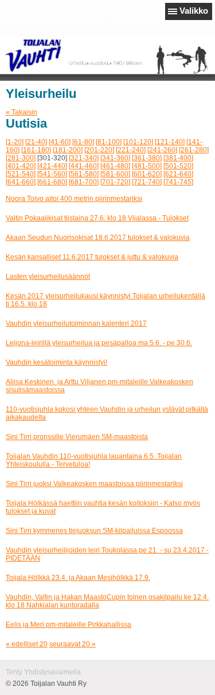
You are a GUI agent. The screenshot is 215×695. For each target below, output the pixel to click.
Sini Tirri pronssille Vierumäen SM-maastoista (77, 437)
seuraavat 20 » (72, 644)
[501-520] (178, 166)
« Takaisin (21, 112)
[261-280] (194, 150)
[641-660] (21, 182)
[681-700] (84, 182)
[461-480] (115, 166)
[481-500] (147, 166)
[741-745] (178, 182)
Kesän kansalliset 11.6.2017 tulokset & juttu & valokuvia (92, 257)
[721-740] (147, 182)
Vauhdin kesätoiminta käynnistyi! (56, 362)
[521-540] (21, 174)
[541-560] (52, 174)
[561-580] (84, 174)
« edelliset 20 (27, 644)
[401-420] (21, 166)
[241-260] (162, 150)
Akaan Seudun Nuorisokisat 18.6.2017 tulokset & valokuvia (98, 238)
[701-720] (115, 182)
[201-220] (99, 150)
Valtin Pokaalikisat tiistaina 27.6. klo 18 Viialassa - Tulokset (97, 218)
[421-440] (52, 166)
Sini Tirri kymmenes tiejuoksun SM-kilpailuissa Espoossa (94, 531)
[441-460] (84, 166)
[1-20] (15, 142)
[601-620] (147, 174)
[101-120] (138, 142)
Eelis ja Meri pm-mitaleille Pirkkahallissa (68, 625)
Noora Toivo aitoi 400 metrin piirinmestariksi (74, 199)
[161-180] (36, 150)
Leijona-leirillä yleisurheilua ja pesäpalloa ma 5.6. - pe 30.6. (99, 343)
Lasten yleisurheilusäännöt (48, 277)
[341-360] (115, 158)
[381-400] (178, 158)
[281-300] (21, 158)
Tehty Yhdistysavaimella (43, 672)
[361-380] (147, 158)
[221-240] (131, 150)
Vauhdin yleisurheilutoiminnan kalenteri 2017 (76, 323)
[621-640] (178, 174)
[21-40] (36, 142)
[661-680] (52, 182)
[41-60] (60, 142)
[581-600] (115, 174)
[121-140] (170, 142)
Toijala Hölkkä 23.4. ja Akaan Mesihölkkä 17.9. (78, 578)
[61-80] (83, 142)
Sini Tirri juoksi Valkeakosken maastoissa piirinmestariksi (94, 484)
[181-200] (68, 150)
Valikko (193, 10)
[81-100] (109, 142)
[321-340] (84, 158)
